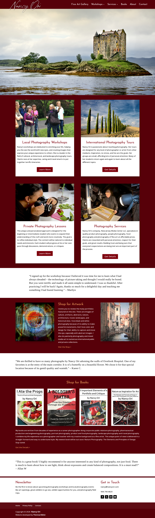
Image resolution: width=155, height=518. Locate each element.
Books (124, 5)
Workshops (96, 5)
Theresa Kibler (39, 515)
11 (84, 90)
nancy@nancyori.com (110, 487)
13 (88, 90)
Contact (143, 5)
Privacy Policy (27, 506)
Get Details (110, 169)
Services (111, 5)
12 (86, 90)
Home (18, 506)
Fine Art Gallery (79, 5)
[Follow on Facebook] (102, 497)
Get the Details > (23, 447)
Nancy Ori (35, 512)
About (133, 5)
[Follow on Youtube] (115, 497)
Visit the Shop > (64, 347)
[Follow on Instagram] (111, 497)
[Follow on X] (106, 497)
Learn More (45, 169)
